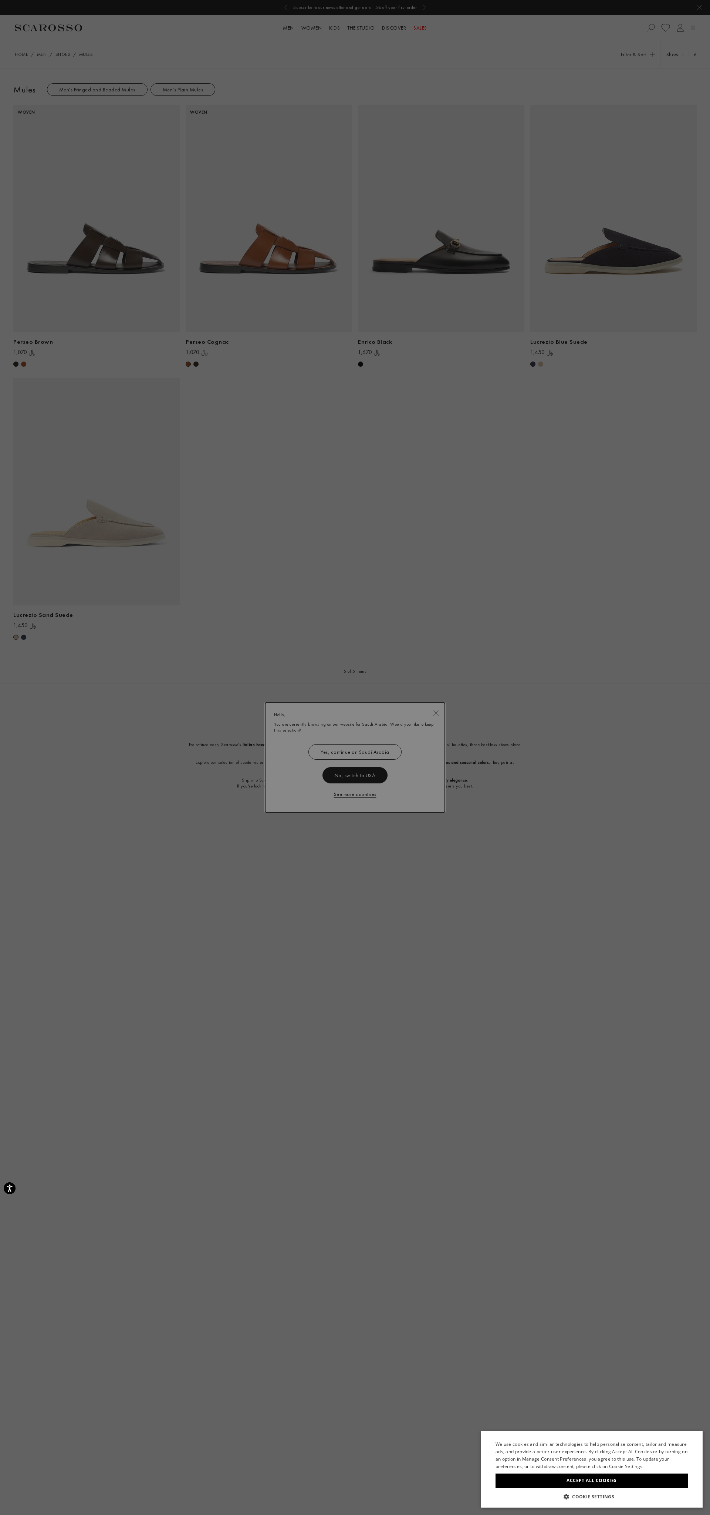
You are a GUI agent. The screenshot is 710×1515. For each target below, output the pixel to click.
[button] (592, 1496)
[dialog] (355, 757)
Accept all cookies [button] (591, 1480)
